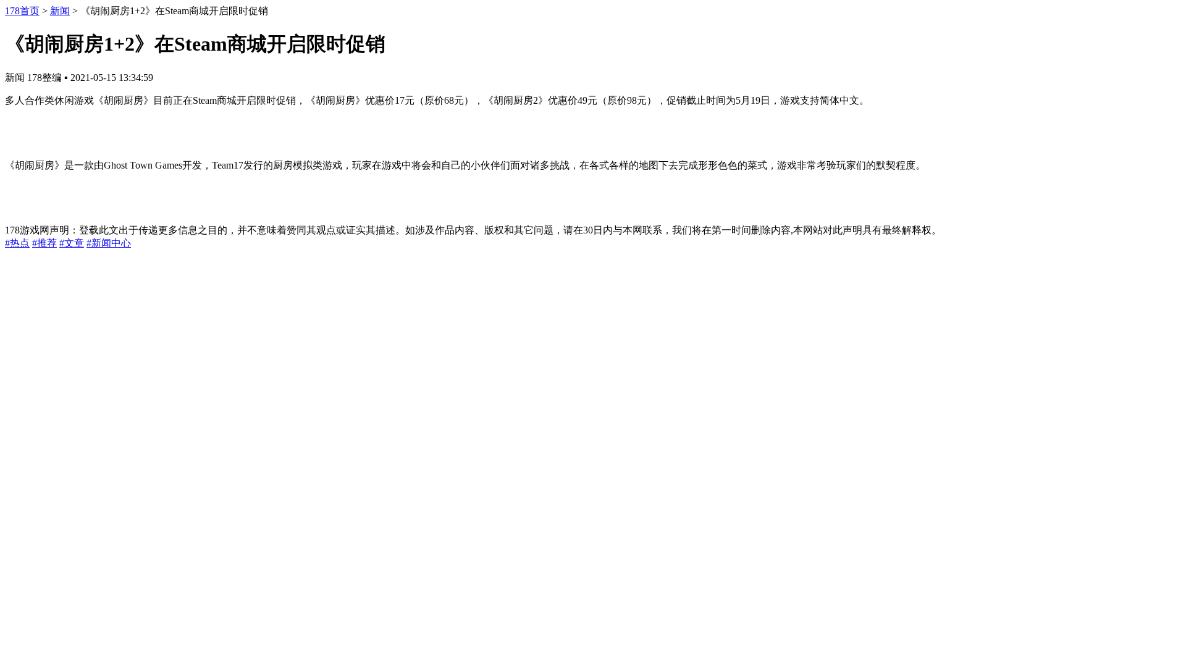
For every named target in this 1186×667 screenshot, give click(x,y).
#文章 (71, 243)
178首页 (22, 11)
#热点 (17, 243)
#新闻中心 (108, 243)
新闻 (60, 11)
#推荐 (44, 243)
